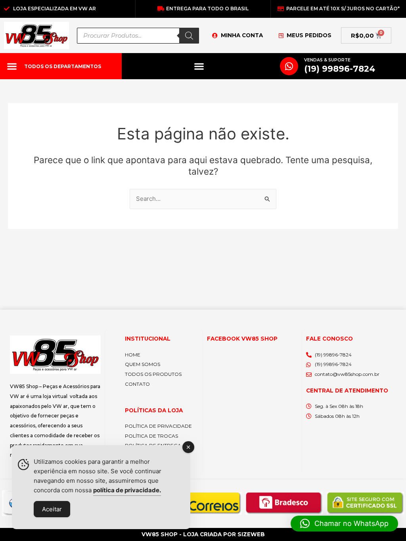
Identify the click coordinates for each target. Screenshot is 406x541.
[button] (11, 66)
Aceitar (52, 509)
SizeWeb (251, 534)
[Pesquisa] (189, 36)
